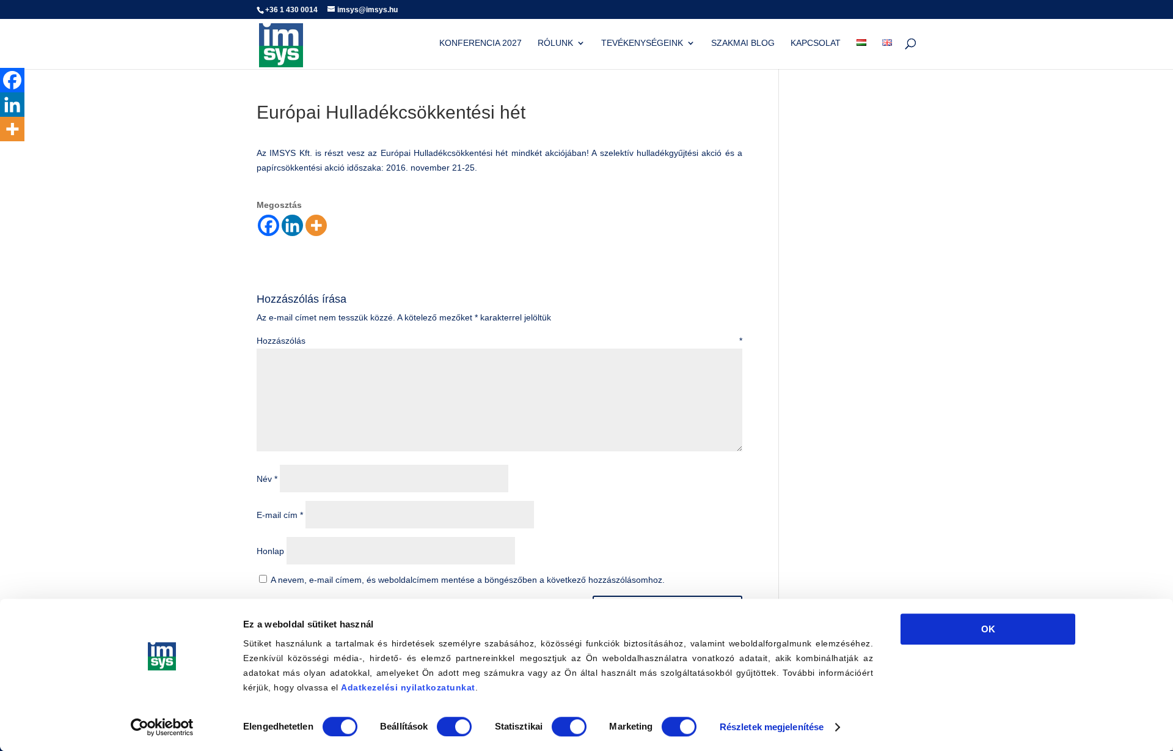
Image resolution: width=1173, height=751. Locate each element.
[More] (316, 225)
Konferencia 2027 (480, 43)
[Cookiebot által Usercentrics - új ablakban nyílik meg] (162, 727)
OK (988, 629)
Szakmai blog (743, 43)
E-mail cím (280, 515)
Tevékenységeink (642, 43)
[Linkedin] (292, 225)
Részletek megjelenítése (772, 727)
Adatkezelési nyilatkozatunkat (408, 687)
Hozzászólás (499, 341)
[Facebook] (268, 225)
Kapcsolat (816, 43)
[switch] (454, 726)
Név (267, 479)
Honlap (270, 551)
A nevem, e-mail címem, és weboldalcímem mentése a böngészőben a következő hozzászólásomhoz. (468, 580)
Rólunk (555, 43)
